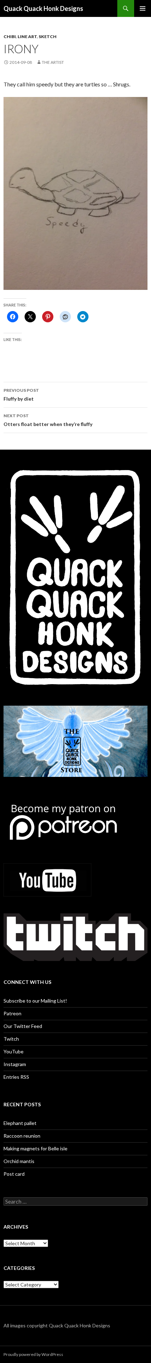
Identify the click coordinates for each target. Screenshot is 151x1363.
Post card (14, 1174)
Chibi (10, 36)
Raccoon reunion (22, 1136)
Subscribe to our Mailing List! (35, 1001)
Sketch (48, 36)
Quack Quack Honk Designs (43, 8)
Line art (27, 36)
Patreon (12, 1013)
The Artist (53, 62)
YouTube (14, 1051)
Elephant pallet (20, 1123)
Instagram (15, 1064)
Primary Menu (142, 8)
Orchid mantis (19, 1161)
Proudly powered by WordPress (33, 1354)
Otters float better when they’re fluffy (48, 420)
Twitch (11, 1039)
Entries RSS (16, 1077)
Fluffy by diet (21, 395)
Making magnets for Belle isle (35, 1148)
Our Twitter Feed (23, 1026)
